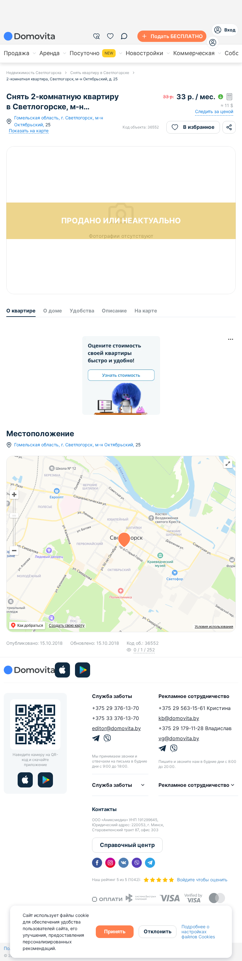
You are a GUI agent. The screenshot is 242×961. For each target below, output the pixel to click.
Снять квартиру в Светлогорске (99, 72)
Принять (114, 931)
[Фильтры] (96, 36)
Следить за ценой (214, 111)
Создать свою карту (66, 625)
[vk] (123, 863)
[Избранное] (110, 36)
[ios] (62, 670)
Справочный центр (127, 845)
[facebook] (97, 863)
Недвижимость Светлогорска (33, 72)
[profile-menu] (212, 42)
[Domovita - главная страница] (29, 36)
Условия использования (214, 626)
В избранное (199, 127)
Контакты (104, 809)
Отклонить (157, 931)
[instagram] (110, 863)
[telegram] (150, 863)
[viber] (137, 863)
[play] (82, 670)
